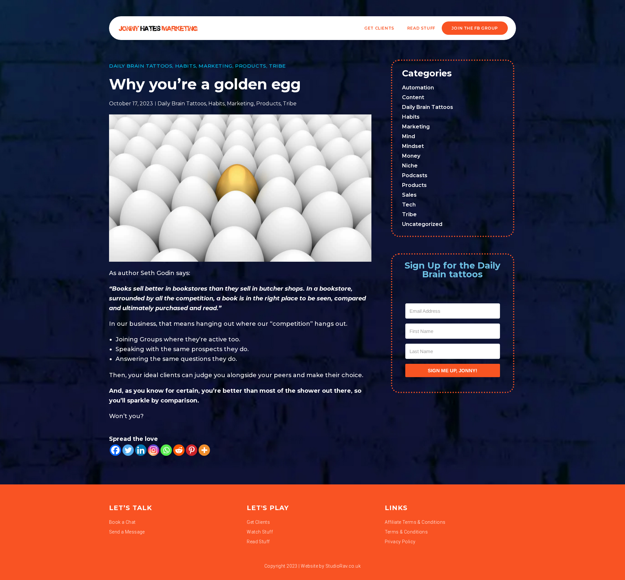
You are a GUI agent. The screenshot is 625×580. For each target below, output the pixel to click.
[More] (204, 450)
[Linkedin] (140, 450)
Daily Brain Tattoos (140, 66)
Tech (409, 205)
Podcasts (414, 175)
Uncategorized (422, 224)
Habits (185, 66)
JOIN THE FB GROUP (474, 28)
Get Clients (379, 28)
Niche (410, 166)
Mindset (413, 146)
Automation (418, 88)
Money (411, 156)
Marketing (215, 66)
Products (250, 66)
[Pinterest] (191, 450)
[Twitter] (128, 450)
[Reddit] (179, 450)
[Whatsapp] (166, 450)
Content (413, 97)
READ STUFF (421, 28)
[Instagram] (153, 450)
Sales (409, 195)
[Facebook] (115, 450)
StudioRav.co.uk (343, 566)
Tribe (277, 66)
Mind (408, 136)
